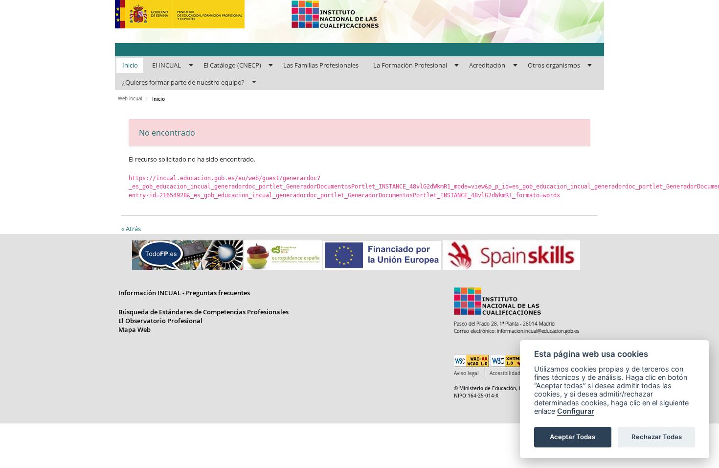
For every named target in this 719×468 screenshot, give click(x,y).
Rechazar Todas (656, 437)
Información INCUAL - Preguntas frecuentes (184, 292)
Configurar (575, 411)
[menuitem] (129, 65)
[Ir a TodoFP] (188, 254)
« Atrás (131, 228)
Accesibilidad (505, 373)
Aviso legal (466, 373)
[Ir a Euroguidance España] (283, 254)
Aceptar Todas (572, 437)
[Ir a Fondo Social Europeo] (383, 254)
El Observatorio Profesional (160, 320)
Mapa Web (134, 329)
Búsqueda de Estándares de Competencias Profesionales (203, 311)
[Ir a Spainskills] (511, 254)
